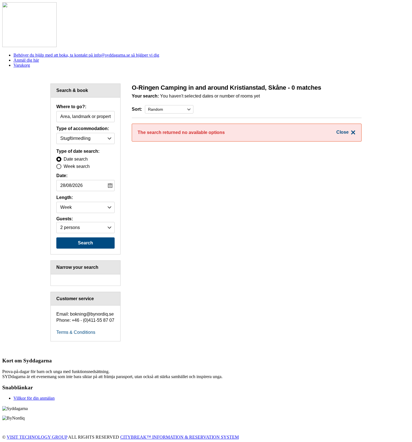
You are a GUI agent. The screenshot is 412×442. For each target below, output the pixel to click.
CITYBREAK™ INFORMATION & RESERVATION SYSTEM (179, 437)
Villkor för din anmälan (34, 398)
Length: (64, 197)
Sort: (137, 109)
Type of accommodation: (82, 128)
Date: (62, 175)
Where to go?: (71, 107)
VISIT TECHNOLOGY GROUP (37, 437)
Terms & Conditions (75, 332)
